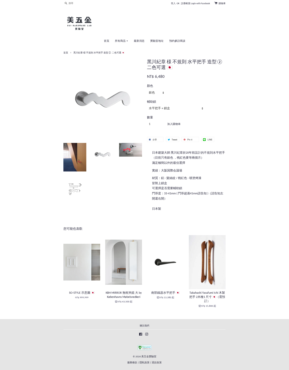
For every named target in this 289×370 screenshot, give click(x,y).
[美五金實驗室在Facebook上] (140, 335)
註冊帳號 (185, 3)
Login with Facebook (200, 3)
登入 (173, 3)
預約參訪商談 (177, 41)
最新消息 (139, 41)
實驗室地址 (157, 41)
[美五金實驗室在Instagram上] (147, 335)
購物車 (222, 3)
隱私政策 (144, 362)
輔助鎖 (151, 102)
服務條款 (132, 362)
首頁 (106, 41)
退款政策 (157, 362)
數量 (150, 117)
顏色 (150, 86)
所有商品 (120, 41)
